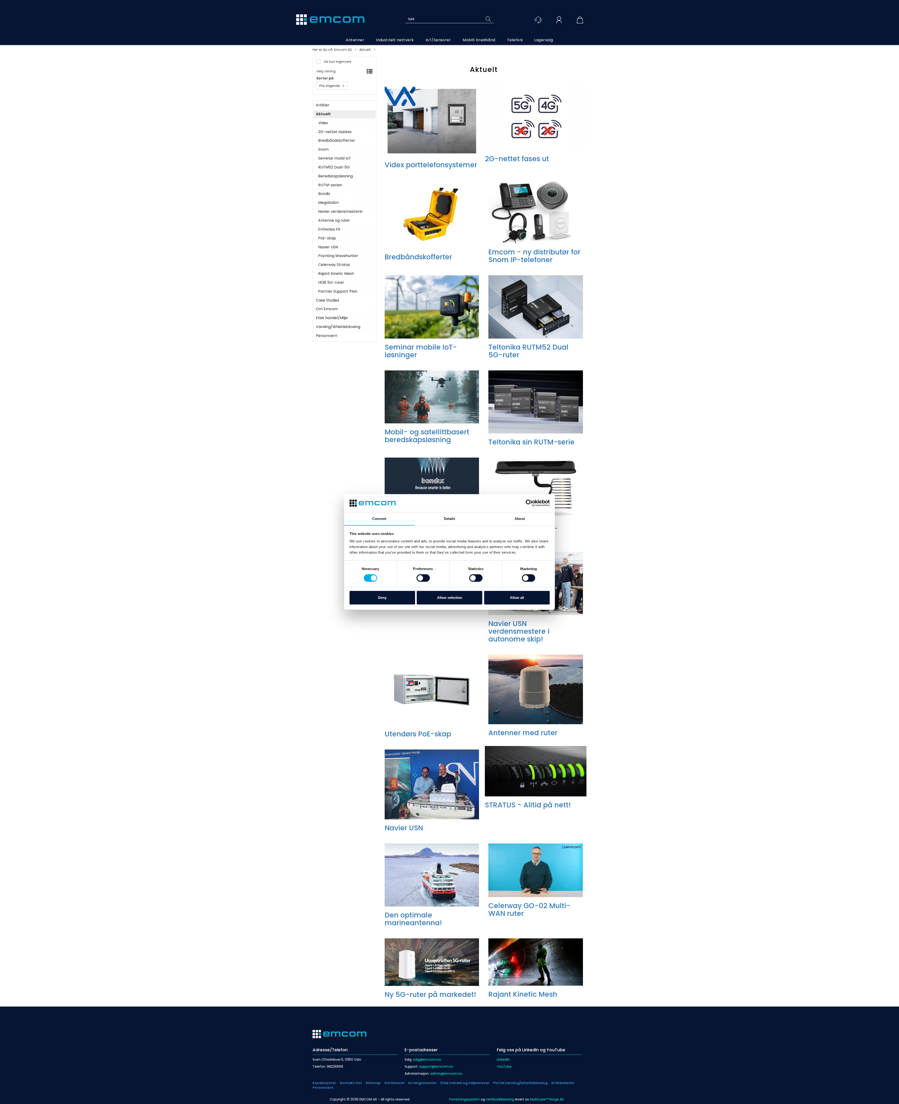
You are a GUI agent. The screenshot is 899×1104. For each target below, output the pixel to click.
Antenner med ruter (522, 733)
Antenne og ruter (334, 220)
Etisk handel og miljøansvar (465, 1083)
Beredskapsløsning (335, 176)
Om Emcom (327, 309)
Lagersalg (543, 40)
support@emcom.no (436, 1066)
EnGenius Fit (329, 229)
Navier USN (328, 247)
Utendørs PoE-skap (418, 734)
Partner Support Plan (337, 291)
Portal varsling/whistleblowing (520, 1083)
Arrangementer (422, 1083)
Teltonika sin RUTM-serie (531, 442)
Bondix (324, 193)
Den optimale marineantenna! (413, 919)
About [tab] (520, 519)
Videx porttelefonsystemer (431, 165)
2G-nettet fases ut (517, 159)
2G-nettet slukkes (335, 131)
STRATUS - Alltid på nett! (528, 805)
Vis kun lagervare (337, 61)
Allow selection (449, 598)
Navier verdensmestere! (340, 211)
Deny (382, 598)
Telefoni (515, 40)
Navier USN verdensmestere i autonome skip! (518, 631)
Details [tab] (449, 519)
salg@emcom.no (427, 1059)
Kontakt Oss (351, 1083)
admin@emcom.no (446, 1073)
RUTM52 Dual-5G (334, 167)
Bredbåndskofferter (336, 140)
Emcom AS (343, 49)
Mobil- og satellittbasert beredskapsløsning (427, 436)
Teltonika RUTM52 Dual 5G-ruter (528, 351)
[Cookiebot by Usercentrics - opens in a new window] (529, 503)
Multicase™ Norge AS (547, 1099)
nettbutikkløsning (500, 1099)
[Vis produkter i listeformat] (369, 71)
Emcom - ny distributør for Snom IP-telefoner (534, 256)
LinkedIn (503, 1059)
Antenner (355, 40)
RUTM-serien (330, 185)
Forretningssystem (464, 1099)
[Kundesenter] (538, 19)
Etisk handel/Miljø (332, 318)
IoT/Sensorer (438, 40)
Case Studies (327, 300)
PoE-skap (327, 238)
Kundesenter (324, 1083)
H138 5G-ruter (331, 282)
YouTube (504, 1066)
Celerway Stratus (334, 264)
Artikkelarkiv (562, 1083)
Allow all (517, 598)
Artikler (322, 105)
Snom (323, 149)
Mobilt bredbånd (479, 40)
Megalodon (328, 202)
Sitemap (373, 1083)
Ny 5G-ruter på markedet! (430, 994)
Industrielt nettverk (395, 40)
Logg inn (559, 20)
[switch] (423, 578)
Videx (323, 123)
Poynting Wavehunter (338, 255)
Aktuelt (365, 49)
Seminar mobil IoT (334, 158)
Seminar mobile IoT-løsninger (421, 351)
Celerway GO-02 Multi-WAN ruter (529, 909)
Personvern (326, 335)
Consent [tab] (379, 519)
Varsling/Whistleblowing (338, 326)
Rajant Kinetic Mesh (336, 273)
